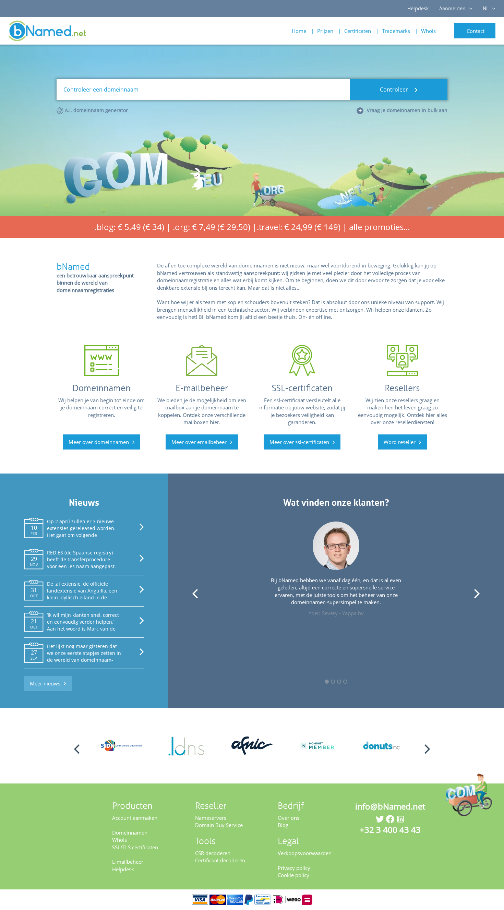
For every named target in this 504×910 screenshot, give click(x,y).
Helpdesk (418, 8)
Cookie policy (293, 875)
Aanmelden (452, 8)
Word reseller (400, 442)
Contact (475, 30)
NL (486, 8)
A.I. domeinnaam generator (95, 110)
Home (299, 30)
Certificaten (357, 30)
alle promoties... (379, 226)
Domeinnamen (129, 832)
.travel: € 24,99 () (298, 226)
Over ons (288, 817)
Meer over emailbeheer (199, 442)
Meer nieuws (45, 683)
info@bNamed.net (390, 806)
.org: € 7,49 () (211, 226)
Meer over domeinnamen (99, 442)
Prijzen (325, 30)
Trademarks (396, 30)
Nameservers (210, 817)
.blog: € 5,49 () (129, 226)
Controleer (394, 89)
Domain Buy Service (219, 825)
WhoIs (119, 839)
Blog (283, 825)
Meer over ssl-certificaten (299, 442)
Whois (428, 30)
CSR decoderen (212, 853)
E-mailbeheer (127, 861)
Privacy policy (294, 867)
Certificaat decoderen (220, 860)
